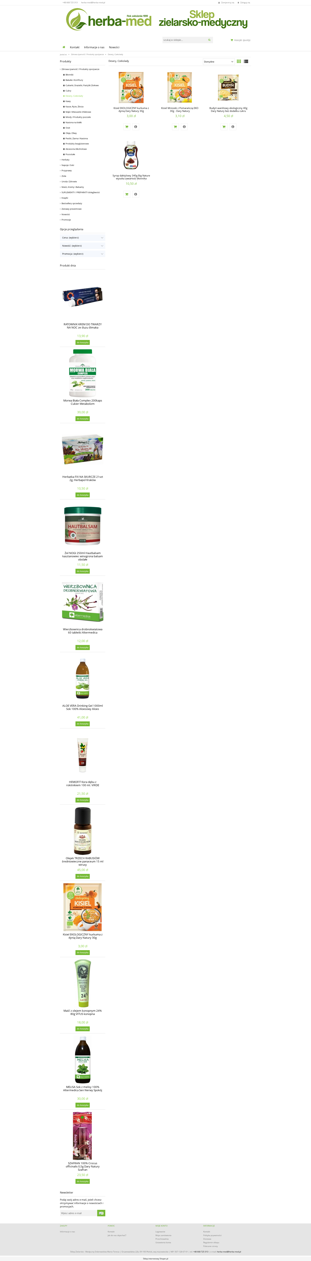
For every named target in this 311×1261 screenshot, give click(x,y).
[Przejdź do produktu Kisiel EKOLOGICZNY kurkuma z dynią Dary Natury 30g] (131, 88)
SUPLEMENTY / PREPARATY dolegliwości (81, 192)
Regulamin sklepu (211, 1242)
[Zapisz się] (101, 1213)
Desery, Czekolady (74, 95)
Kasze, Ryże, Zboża (74, 106)
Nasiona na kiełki (74, 122)
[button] (135, 126)
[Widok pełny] (246, 61)
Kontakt (111, 1231)
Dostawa (207, 1239)
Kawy (68, 101)
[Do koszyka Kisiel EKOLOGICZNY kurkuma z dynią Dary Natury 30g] (126, 126)
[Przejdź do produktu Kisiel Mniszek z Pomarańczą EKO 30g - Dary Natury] (180, 88)
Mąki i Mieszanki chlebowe (78, 111)
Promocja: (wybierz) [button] (72, 253)
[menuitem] (75, 47)
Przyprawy (67, 170)
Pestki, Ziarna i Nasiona (77, 138)
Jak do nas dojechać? (117, 1235)
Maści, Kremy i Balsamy (73, 187)
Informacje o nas (67, 1231)
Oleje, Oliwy (71, 133)
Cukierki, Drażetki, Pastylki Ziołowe (82, 85)
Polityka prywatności (212, 1235)
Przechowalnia (162, 1239)
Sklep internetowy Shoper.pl (155, 1258)
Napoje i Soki (68, 165)
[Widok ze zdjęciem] (239, 61)
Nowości (66, 214)
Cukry (68, 90)
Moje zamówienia (163, 1235)
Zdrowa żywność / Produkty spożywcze (80, 69)
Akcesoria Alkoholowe (76, 148)
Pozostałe (70, 154)
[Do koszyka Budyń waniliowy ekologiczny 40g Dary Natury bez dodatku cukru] (224, 126)
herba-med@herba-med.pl (93, 2)
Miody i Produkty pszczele (78, 117)
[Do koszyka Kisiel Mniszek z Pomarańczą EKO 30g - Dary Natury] (175, 126)
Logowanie (160, 1231)
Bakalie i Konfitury (74, 80)
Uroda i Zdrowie (69, 181)
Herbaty (65, 159)
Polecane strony (210, 1246)
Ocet (68, 127)
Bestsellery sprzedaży (72, 203)
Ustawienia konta (163, 1242)
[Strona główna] (155, 18)
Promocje (66, 219)
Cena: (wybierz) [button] (70, 237)
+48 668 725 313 (70, 2)
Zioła (64, 176)
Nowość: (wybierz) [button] (72, 245)
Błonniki (69, 74)
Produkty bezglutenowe (77, 143)
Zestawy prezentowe (71, 208)
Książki (65, 197)
